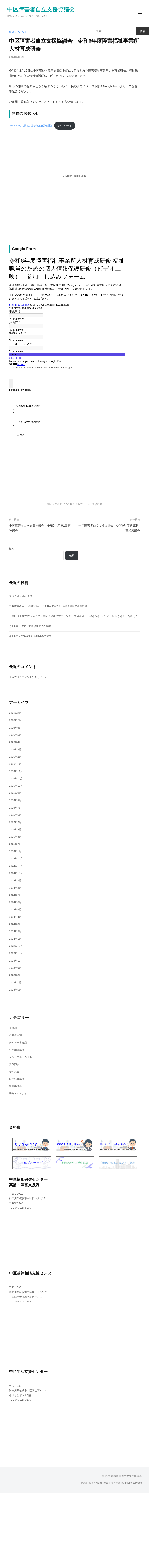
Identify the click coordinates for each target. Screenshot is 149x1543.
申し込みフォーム (80, 504)
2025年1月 (15, 851)
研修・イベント (18, 32)
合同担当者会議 (18, 1042)
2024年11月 (16, 866)
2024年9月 (15, 880)
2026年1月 (15, 763)
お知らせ (57, 504)
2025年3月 (15, 836)
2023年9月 (15, 967)
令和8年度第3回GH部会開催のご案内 (30, 636)
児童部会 (14, 1064)
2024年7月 (15, 895)
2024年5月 (15, 909)
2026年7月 (15, 720)
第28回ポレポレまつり (22, 595)
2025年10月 (16, 785)
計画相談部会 (16, 1049)
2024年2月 (15, 931)
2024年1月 (15, 938)
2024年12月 (16, 858)
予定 (66, 504)
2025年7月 (15, 807)
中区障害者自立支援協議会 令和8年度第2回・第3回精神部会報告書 (48, 606)
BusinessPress (133, 1482)
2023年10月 (16, 960)
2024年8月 (15, 887)
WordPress (102, 1482)
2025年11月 (16, 778)
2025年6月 (15, 814)
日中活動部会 (16, 1078)
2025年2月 (15, 844)
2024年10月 (16, 873)
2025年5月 (15, 822)
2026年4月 (15, 742)
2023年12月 (16, 946)
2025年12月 (16, 771)
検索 (11, 548)
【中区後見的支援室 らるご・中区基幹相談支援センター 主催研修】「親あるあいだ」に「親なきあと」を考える (73, 616)
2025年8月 (15, 800)
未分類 (13, 1028)
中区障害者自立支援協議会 (41, 9)
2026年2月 (15, 756)
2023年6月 (15, 989)
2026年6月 (15, 727)
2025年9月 (15, 793)
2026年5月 (15, 734)
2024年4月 (15, 916)
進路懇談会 (15, 1086)
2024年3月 (15, 924)
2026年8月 (15, 713)
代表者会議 (15, 1035)
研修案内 (97, 504)
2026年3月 (15, 749)
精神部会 (14, 1071)
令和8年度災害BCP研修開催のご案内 (30, 626)
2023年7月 (15, 982)
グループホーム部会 (20, 1057)
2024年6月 (15, 902)
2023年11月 (16, 953)
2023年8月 (15, 975)
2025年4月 (15, 829)
